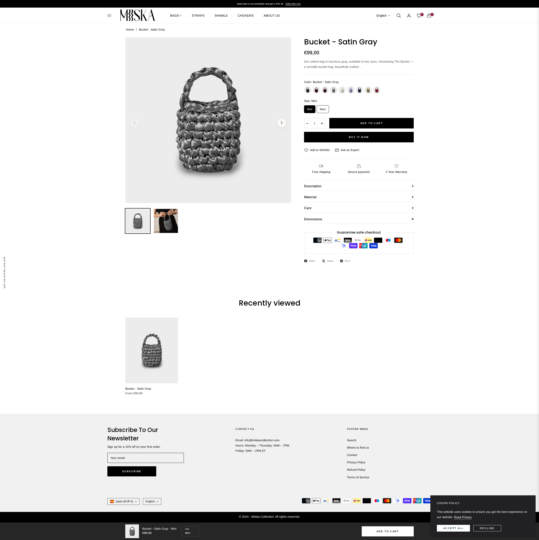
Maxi (323, 108)
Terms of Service (358, 477)
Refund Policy (356, 469)
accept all (453, 528)
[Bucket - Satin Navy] (359, 90)
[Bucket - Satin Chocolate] (325, 90)
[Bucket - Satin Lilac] (351, 90)
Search (351, 440)
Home (130, 29)
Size (187, 529)
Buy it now (359, 137)
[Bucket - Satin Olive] (368, 90)
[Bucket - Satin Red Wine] (376, 90)
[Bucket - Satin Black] (307, 90)
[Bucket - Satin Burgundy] (316, 90)
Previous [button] (134, 122)
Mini (309, 108)
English (381, 15)
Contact (352, 455)
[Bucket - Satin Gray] (333, 90)
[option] (208, 120)
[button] (399, 15)
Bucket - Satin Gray (138, 388)
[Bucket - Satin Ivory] (342, 90)
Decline (487, 528)
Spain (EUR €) (124, 501)
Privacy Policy (356, 462)
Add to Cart (387, 531)
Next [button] (281, 122)
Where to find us (358, 447)
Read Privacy (463, 517)
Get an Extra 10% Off (4, 272)
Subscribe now (293, 4)
